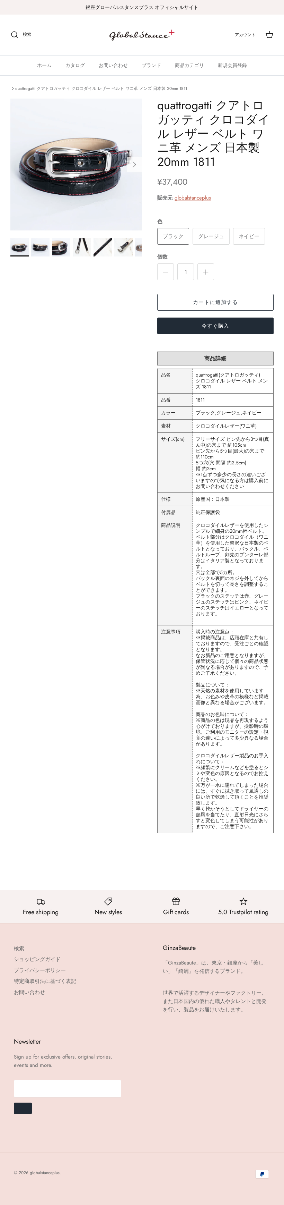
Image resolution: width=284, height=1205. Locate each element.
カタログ (75, 65)
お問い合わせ (113, 65)
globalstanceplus (193, 198)
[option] (76, 164)
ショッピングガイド (37, 959)
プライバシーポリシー (40, 970)
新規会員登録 (232, 65)
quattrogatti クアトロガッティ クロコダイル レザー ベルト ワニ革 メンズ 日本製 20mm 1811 (101, 88)
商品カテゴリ (189, 65)
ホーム (44, 65)
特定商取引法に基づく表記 (45, 981)
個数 (162, 257)
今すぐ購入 (216, 326)
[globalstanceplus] (142, 35)
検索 (19, 948)
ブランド (151, 65)
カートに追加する (215, 302)
